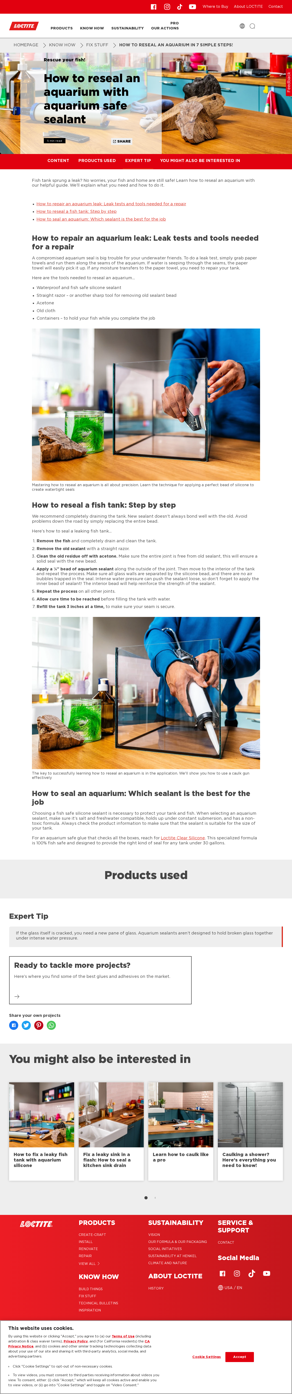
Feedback (289, 82)
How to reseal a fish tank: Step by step (76, 212)
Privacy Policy (76, 1341)
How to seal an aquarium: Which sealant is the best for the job (101, 219)
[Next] (287, 1134)
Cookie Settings (206, 1357)
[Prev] (4, 1134)
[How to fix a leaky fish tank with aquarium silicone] (41, 1131)
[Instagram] (237, 1273)
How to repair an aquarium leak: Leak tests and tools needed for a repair (111, 204)
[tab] (146, 1197)
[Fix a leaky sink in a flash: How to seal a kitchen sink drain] (111, 1131)
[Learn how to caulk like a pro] (180, 1131)
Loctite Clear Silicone (183, 838)
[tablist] (146, 1198)
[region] (146, 1357)
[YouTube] (266, 1273)
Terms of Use (123, 1336)
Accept (239, 1357)
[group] (146, 936)
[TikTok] (251, 1273)
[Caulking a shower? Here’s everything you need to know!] (250, 1131)
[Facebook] (222, 1273)
